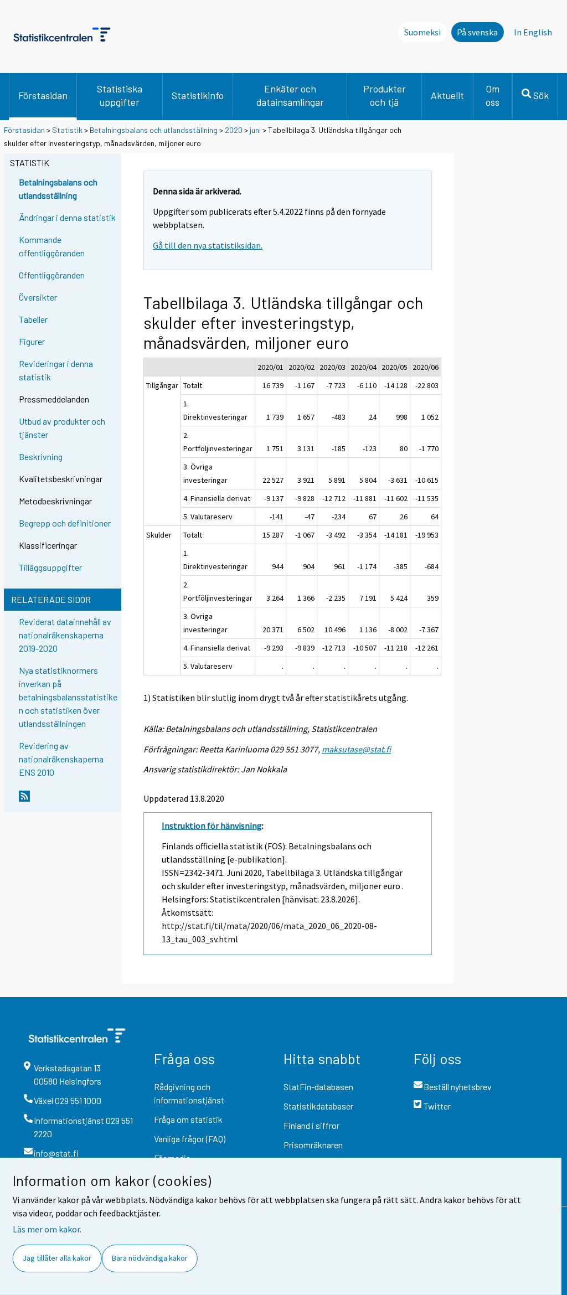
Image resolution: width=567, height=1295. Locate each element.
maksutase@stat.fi (356, 749)
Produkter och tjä (384, 95)
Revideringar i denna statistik (56, 370)
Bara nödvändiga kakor (150, 1258)
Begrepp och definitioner (65, 523)
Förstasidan (43, 95)
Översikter (38, 297)
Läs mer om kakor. (47, 1229)
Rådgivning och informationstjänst (189, 1093)
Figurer (32, 341)
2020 (234, 130)
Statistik (67, 130)
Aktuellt (447, 95)
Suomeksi (422, 32)
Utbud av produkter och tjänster (62, 428)
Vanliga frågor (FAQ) (189, 1138)
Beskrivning (41, 456)
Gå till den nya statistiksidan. (207, 245)
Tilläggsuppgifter (50, 567)
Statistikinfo (198, 95)
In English (533, 32)
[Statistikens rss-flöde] (67, 801)
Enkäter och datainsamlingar (290, 95)
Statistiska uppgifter (119, 95)
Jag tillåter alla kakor (57, 1258)
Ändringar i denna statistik (67, 217)
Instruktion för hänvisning (212, 825)
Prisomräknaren (313, 1144)
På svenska (477, 32)
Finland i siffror (311, 1125)
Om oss (492, 95)
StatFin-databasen (318, 1086)
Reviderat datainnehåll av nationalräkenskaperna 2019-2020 (65, 634)
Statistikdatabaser (318, 1106)
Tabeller (33, 319)
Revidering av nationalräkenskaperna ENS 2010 (61, 758)
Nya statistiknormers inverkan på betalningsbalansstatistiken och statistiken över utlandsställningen (68, 697)
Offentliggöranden (52, 275)
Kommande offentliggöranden (52, 246)
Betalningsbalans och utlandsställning (154, 130)
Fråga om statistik (188, 1119)
